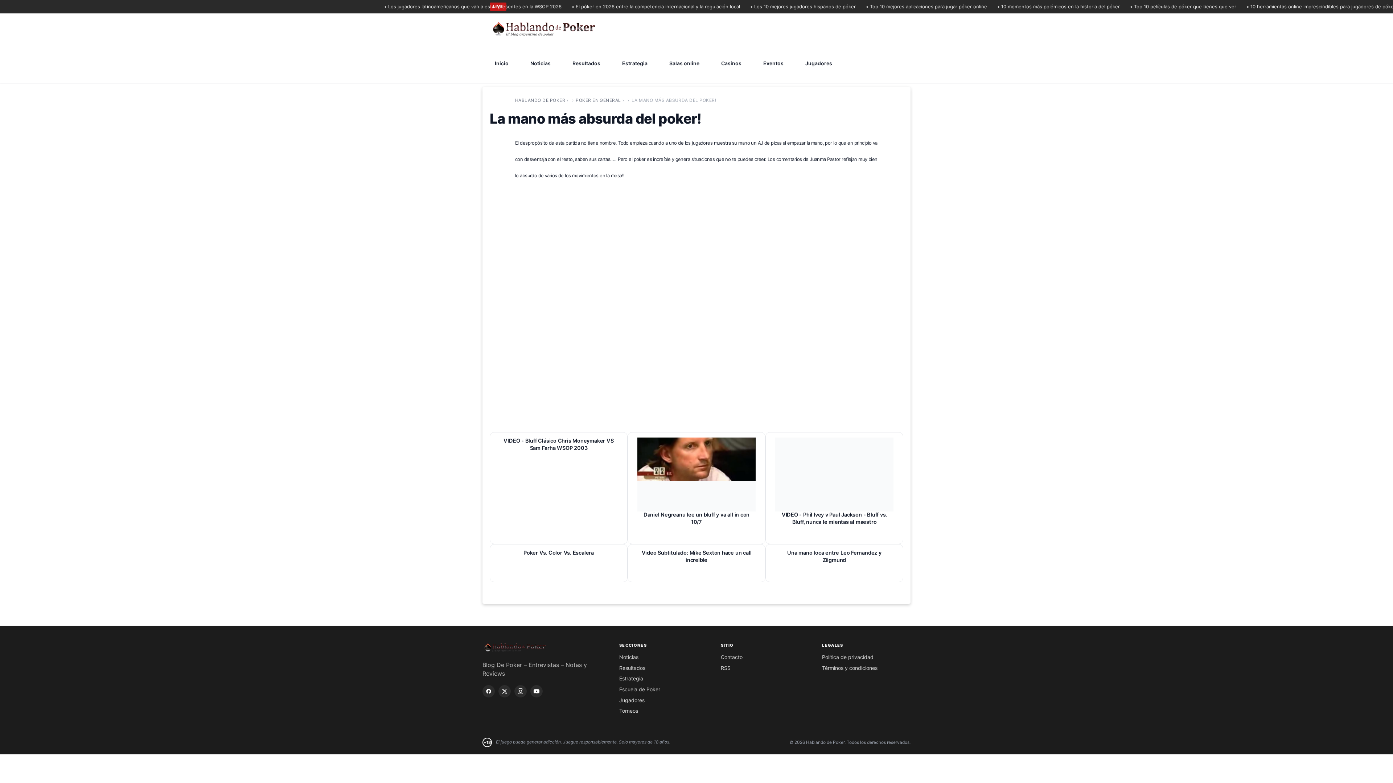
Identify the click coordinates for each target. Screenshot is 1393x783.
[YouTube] (536, 691)
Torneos (628, 711)
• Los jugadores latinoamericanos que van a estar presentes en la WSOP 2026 (457, 6)
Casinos (731, 63)
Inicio (502, 63)
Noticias (540, 63)
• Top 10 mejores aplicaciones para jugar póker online (910, 6)
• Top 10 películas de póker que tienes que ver (1167, 6)
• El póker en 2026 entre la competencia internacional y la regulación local (640, 6)
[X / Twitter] (504, 691)
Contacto (732, 657)
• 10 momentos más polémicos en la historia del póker (1043, 6)
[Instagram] (520, 691)
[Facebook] (488, 691)
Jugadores (818, 63)
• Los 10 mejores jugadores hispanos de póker (787, 6)
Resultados (586, 63)
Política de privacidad (848, 657)
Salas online (684, 63)
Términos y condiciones (850, 668)
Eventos (773, 63)
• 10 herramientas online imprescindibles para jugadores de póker (1305, 6)
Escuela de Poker (639, 689)
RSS (726, 668)
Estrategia (635, 63)
